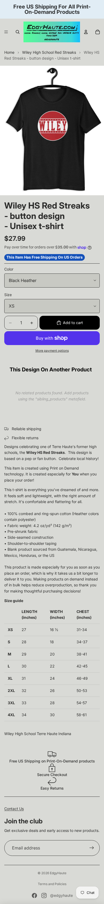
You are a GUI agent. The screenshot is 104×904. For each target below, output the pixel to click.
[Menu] (6, 32)
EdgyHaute (58, 873)
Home (9, 52)
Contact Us (14, 808)
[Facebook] (34, 895)
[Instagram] (44, 895)
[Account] (86, 32)
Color (8, 269)
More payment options (52, 351)
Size (8, 294)
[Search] (17, 32)
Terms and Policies (52, 884)
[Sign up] (91, 848)
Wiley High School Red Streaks (49, 52)
